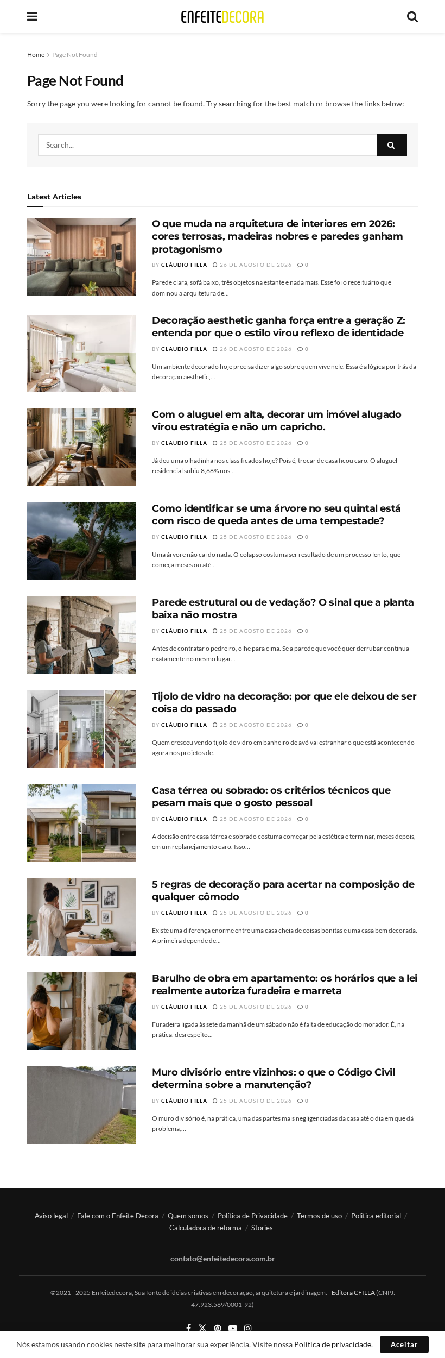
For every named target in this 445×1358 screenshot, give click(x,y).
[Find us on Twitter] (202, 1328)
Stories (262, 1227)
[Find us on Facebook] (188, 1328)
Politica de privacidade (332, 1344)
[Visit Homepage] (222, 16)
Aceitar (404, 1344)
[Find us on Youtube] (232, 1328)
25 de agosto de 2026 (255, 442)
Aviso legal (51, 1215)
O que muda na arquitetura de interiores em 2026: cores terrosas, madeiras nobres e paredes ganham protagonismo (277, 236)
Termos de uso (319, 1215)
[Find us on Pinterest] (217, 1328)
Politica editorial (376, 1215)
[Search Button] (412, 16)
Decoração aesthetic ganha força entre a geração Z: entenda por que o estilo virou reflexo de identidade (278, 327)
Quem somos (188, 1215)
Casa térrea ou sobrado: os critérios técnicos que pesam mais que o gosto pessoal (271, 796)
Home (35, 55)
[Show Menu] (32, 16)
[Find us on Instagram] (248, 1328)
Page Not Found (75, 55)
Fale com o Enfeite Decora (117, 1215)
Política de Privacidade (253, 1215)
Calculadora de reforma (205, 1227)
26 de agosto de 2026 (255, 264)
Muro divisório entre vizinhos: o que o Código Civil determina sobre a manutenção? (273, 1078)
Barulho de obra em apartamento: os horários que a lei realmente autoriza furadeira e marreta (284, 984)
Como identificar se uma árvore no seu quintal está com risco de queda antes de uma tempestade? (276, 514)
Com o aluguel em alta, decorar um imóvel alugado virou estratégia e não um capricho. (277, 420)
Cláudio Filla (184, 264)
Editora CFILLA (354, 1292)
